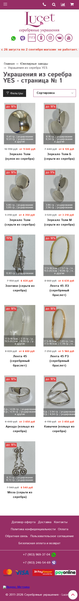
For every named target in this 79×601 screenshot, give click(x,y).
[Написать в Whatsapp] (13, 38)
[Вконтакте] (59, 38)
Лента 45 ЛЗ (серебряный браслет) (59, 290)
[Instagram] (50, 38)
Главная (9, 64)
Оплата (63, 529)
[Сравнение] (63, 5)
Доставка (44, 522)
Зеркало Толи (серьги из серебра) (20, 222)
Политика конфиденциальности (33, 529)
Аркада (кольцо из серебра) (20, 428)
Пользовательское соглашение (52, 536)
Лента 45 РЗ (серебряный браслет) (59, 361)
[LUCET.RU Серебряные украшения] (39, 21)
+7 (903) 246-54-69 (37, 562)
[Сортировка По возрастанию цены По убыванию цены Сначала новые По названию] (54, 93)
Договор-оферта (23, 522)
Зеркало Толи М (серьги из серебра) (59, 222)
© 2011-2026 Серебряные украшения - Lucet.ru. (40, 594)
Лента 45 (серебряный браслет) (20, 361)
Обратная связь (16, 536)
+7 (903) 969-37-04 (37, 554)
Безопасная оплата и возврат (39, 543)
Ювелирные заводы (34, 64)
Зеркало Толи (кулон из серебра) (19, 156)
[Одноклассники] (41, 38)
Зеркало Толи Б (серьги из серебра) (59, 156)
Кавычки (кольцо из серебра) (59, 428)
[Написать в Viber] (22, 38)
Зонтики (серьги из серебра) (20, 288)
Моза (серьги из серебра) (19, 494)
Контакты (60, 522)
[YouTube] (68, 38)
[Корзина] (73, 4)
